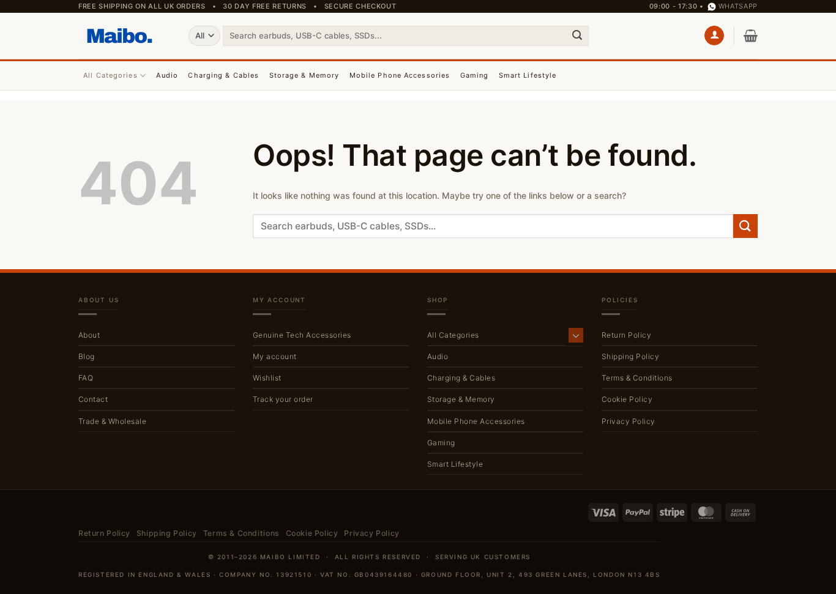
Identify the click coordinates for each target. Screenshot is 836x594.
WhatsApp (738, 6)
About (89, 335)
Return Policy (626, 335)
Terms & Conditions (637, 377)
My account (275, 356)
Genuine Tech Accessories (302, 335)
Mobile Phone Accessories (399, 75)
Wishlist (267, 377)
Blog (86, 356)
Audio (167, 75)
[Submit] (577, 35)
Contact (93, 399)
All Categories (110, 75)
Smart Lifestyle (528, 75)
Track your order (283, 399)
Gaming (474, 75)
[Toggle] (576, 335)
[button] (714, 36)
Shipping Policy (630, 356)
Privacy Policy (628, 421)
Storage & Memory (304, 75)
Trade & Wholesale (112, 421)
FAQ (85, 377)
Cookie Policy (627, 399)
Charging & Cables (223, 75)
